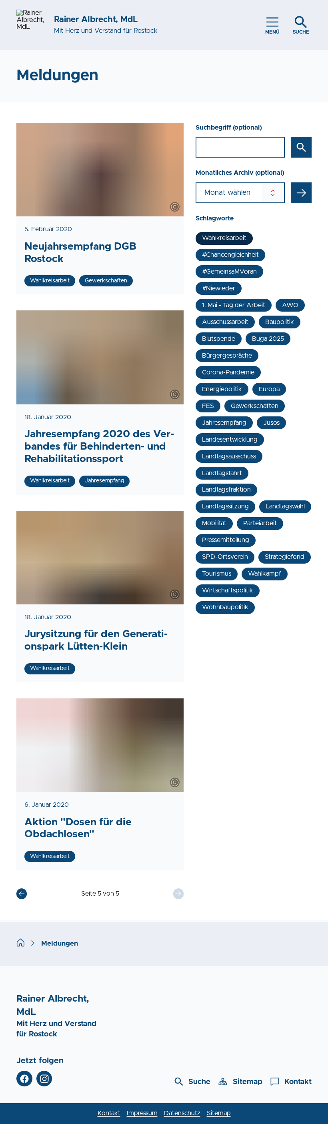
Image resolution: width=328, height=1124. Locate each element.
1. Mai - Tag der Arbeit (233, 305)
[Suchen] (301, 147)
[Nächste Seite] (178, 893)
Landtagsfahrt (222, 473)
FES (208, 406)
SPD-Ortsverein (225, 557)
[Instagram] (44, 1079)
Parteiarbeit (260, 523)
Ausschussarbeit (225, 322)
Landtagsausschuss (229, 456)
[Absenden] (301, 192)
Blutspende (218, 339)
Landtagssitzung (225, 506)
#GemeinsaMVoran (229, 271)
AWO (290, 305)
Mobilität (214, 523)
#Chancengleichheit (230, 255)
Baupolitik (279, 322)
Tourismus (216, 573)
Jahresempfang (224, 423)
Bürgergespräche (227, 355)
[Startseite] (20, 943)
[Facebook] (24, 1079)
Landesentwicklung (230, 439)
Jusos (271, 423)
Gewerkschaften (254, 406)
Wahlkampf (264, 573)
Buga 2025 (268, 339)
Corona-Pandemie (228, 372)
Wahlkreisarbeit (224, 238)
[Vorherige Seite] (21, 893)
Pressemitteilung (225, 540)
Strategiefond (284, 557)
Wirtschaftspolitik (227, 590)
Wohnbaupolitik (225, 607)
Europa (269, 389)
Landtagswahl (285, 506)
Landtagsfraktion (226, 489)
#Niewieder (218, 288)
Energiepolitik (222, 389)
